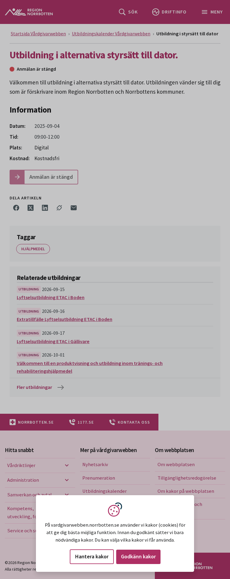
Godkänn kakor (138, 556)
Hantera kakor (91, 556)
